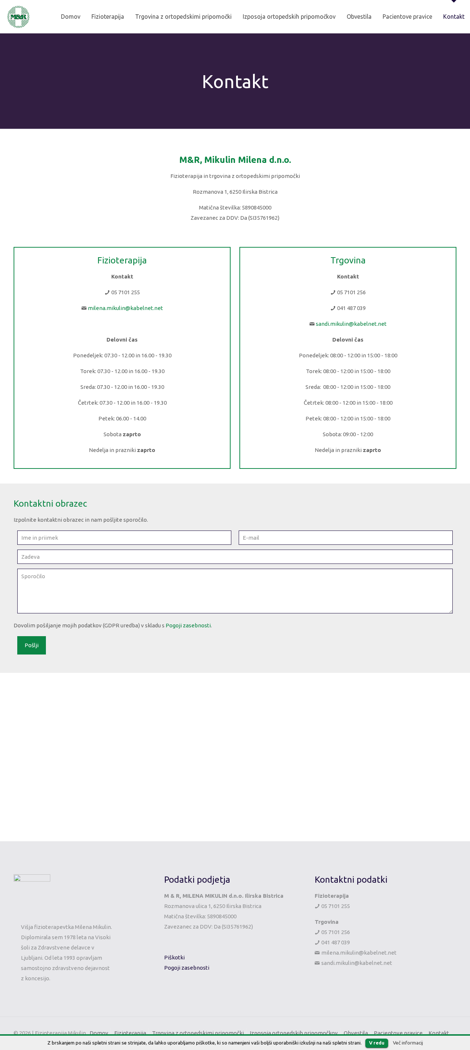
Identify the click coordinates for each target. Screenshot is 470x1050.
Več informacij (408, 1043)
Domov (99, 1033)
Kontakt (439, 1033)
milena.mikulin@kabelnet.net (125, 308)
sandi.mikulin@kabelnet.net (351, 324)
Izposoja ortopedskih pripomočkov (294, 1033)
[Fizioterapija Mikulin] (18, 16)
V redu (376, 1042)
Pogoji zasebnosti (188, 625)
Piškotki (174, 957)
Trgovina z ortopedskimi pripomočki (198, 1033)
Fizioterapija (130, 1033)
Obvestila (356, 1033)
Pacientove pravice (398, 1033)
